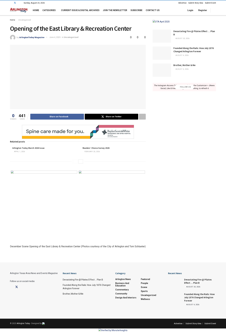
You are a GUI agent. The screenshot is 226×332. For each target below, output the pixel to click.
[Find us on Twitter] (15, 3)
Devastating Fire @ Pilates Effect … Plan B (83, 279)
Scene (144, 287)
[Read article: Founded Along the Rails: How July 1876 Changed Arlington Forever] (162, 53)
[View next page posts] (80, 161)
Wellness (145, 299)
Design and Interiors (125, 297)
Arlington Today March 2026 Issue (28, 148)
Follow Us (185, 87)
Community (121, 293)
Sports (144, 291)
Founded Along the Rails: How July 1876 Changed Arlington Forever (199, 297)
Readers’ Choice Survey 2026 (96, 148)
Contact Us (153, 10)
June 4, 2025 (54, 37)
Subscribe (136, 10)
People (144, 283)
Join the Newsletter (115, 10)
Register (202, 10)
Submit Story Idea (195, 3)
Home (36, 10)
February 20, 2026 (92, 152)
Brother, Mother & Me (184, 65)
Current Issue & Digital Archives (80, 10)
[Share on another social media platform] (142, 117)
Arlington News (123, 279)
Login (190, 10)
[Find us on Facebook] (11, 3)
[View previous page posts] (75, 161)
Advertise (182, 3)
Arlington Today (23, 323)
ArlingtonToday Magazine (31, 37)
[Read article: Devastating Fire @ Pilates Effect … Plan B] (162, 36)
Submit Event (210, 3)
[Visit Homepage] (18, 10)
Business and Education (122, 284)
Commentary (122, 289)
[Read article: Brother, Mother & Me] (162, 70)
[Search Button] (215, 10)
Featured (145, 279)
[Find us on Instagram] (19, 3)
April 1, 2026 (19, 152)
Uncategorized (24, 20)
